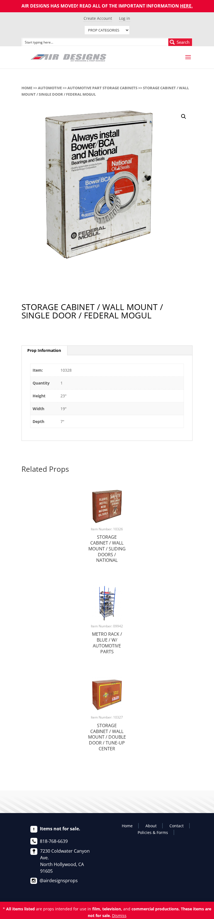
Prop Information (44, 350)
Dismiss (119, 915)
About (151, 825)
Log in (124, 18)
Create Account (98, 18)
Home (26, 87)
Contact (176, 825)
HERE (185, 6)
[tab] (44, 350)
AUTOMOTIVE (50, 87)
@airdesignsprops (59, 880)
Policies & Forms (153, 832)
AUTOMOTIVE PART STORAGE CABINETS (102, 87)
